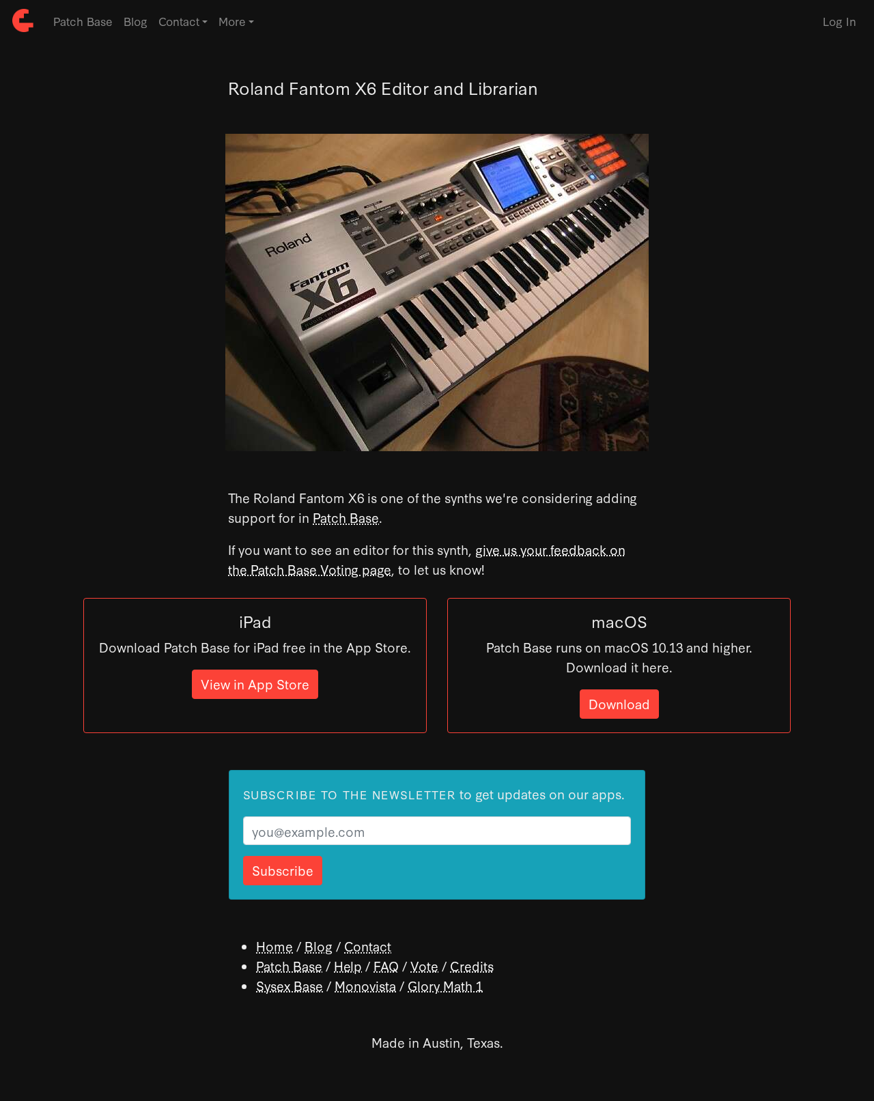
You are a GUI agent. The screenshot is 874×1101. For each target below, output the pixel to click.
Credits (472, 965)
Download (619, 703)
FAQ (386, 965)
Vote (424, 965)
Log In (839, 21)
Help (348, 965)
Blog (135, 21)
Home (274, 945)
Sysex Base (289, 985)
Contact (367, 945)
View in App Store (255, 683)
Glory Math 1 (445, 985)
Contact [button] (178, 21)
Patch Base (83, 21)
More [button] (232, 21)
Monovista (365, 985)
